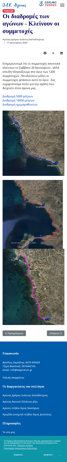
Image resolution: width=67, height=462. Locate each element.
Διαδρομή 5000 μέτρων (18, 96)
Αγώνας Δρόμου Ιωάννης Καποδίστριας (23, 39)
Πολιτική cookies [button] (25, 445)
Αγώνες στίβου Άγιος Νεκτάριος (21, 408)
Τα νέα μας (9, 432)
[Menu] (62, 5)
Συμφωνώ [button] (18, 455)
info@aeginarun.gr (21, 370)
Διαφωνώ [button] (48, 455)
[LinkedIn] (61, 53)
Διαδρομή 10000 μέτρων (19, 100)
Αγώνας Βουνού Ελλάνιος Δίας (20, 401)
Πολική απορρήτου (13, 377)
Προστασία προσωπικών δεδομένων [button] (20, 448)
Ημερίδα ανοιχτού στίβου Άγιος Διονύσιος (27, 414)
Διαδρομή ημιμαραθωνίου (20, 104)
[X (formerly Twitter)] (53, 53)
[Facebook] (45, 53)
